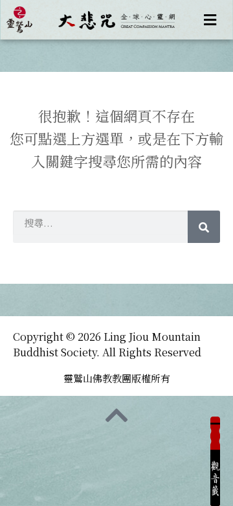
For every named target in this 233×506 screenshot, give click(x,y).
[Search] (204, 227)
